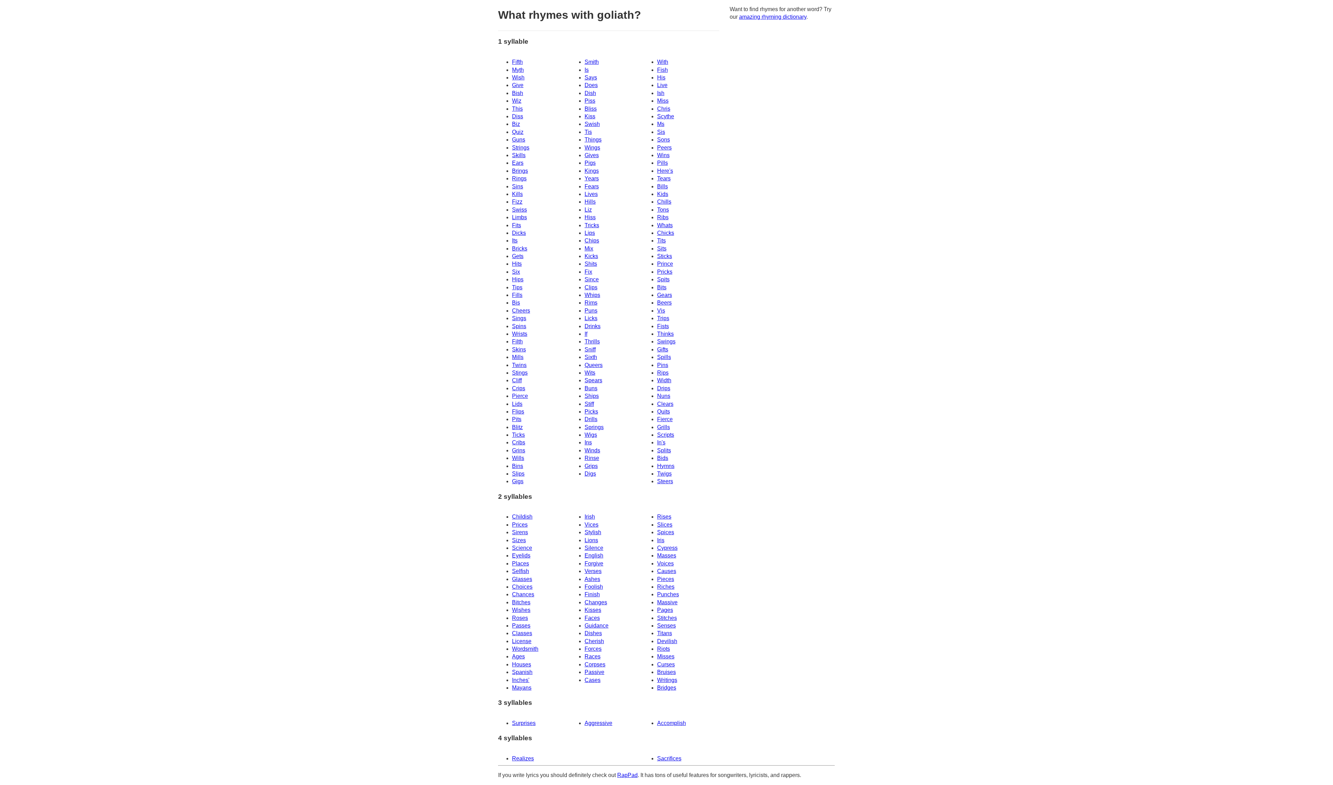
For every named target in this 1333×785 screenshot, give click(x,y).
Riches (665, 587)
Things (593, 140)
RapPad (627, 775)
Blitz (517, 427)
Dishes (593, 633)
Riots (663, 649)
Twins (519, 365)
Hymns (665, 466)
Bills (662, 186)
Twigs (664, 474)
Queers (594, 365)
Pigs (590, 163)
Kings (592, 171)
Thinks (665, 334)
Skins (519, 349)
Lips (590, 233)
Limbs (519, 217)
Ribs (663, 217)
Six (516, 272)
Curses (666, 664)
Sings (519, 318)
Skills (519, 155)
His (661, 77)
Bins (517, 466)
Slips (518, 474)
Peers (664, 148)
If (586, 334)
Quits (663, 412)
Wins (663, 155)
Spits (663, 279)
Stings (520, 373)
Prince (665, 264)
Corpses (595, 664)
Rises (664, 517)
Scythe (665, 116)
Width (664, 380)
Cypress (667, 548)
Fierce (665, 419)
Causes (666, 571)
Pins (662, 365)
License (521, 641)
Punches (668, 594)
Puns (591, 311)
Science (522, 548)
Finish (592, 594)
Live (662, 85)
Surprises (524, 723)
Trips (663, 318)
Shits (591, 264)
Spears (593, 380)
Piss (590, 101)
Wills (518, 458)
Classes (522, 633)
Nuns (663, 396)
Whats (665, 225)
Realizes (523, 758)
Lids (517, 404)
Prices (520, 525)
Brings (520, 171)
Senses (666, 626)
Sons (663, 140)
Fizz (517, 202)
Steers (665, 481)
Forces (593, 649)
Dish (590, 93)
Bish (517, 93)
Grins (518, 450)
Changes (596, 602)
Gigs (517, 481)
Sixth (591, 357)
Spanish (522, 672)
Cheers (521, 311)
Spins (519, 326)
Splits (664, 450)
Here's (665, 171)
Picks (591, 412)
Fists (663, 326)
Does (591, 85)
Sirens (520, 532)
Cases (593, 680)
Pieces (665, 579)
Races (593, 656)
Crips (518, 388)
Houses (521, 664)
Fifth (517, 62)
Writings (667, 680)
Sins (517, 186)
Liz (588, 210)
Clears (665, 404)
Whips (592, 295)
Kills (517, 194)
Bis (516, 303)
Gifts (662, 349)
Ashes (592, 579)
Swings (666, 341)
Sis (661, 132)
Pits (516, 419)
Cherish (594, 641)
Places (520, 563)
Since (592, 279)
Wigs (591, 435)
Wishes (521, 610)
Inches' (520, 680)
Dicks (519, 233)
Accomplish (671, 723)
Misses (665, 656)
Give (517, 85)
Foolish (594, 587)
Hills (590, 202)
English (594, 555)
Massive (667, 602)
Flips (518, 412)
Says (591, 77)
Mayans (521, 688)
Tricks (592, 225)
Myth (518, 70)
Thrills (592, 341)
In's (661, 442)
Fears (592, 186)
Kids (662, 194)
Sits (661, 248)
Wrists (519, 334)
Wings (592, 148)
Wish (518, 77)
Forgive (594, 563)
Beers (664, 303)
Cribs (518, 442)
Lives (591, 194)
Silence (594, 548)
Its (515, 241)
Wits (590, 373)
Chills (664, 202)
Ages (518, 656)
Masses (666, 555)
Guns (518, 140)
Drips (663, 388)
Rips (663, 373)
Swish (592, 124)
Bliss (591, 109)
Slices (664, 525)
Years (592, 178)
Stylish (593, 532)
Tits (661, 241)
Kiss (590, 116)
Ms (660, 124)
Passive (594, 672)
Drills (591, 419)
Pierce (520, 396)
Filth (517, 341)
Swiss (519, 210)
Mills (517, 357)
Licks (591, 318)
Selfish (520, 571)
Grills (663, 427)
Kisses (593, 610)
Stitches (667, 618)
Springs (594, 427)
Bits (661, 287)
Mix (589, 248)
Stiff (589, 404)
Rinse (592, 458)
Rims (591, 303)
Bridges (666, 688)
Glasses (522, 579)
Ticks (518, 435)
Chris (663, 109)
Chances (523, 594)
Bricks (519, 248)
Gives (592, 155)
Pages (665, 610)
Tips (517, 287)
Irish (590, 517)
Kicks (591, 256)
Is (587, 70)
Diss (517, 116)
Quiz (517, 132)
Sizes (519, 540)
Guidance (597, 626)
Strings (520, 148)
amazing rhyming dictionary (772, 17)
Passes (521, 626)
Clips (591, 287)
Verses (593, 571)
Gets (517, 256)
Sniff (590, 349)
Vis (661, 311)
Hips (517, 279)
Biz (516, 124)
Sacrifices (669, 758)
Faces (592, 618)
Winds (592, 450)
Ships (592, 396)
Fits (516, 225)
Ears (517, 163)
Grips (591, 466)
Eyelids (521, 555)
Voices (665, 563)
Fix (588, 272)
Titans (664, 633)
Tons (663, 210)
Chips (592, 241)
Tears (664, 178)
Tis (588, 132)
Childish (522, 517)
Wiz (516, 101)
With (662, 62)
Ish (660, 93)
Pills (662, 163)
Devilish (667, 641)
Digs (590, 474)
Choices (522, 587)
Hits (517, 264)
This (517, 109)
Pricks (664, 272)
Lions (591, 540)
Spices (665, 532)
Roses (520, 618)
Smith (592, 62)
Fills (517, 295)
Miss (663, 101)
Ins (588, 442)
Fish (662, 70)
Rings (519, 178)
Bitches (521, 602)
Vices (591, 525)
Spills (664, 357)
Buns (591, 388)
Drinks (593, 326)
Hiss (590, 217)
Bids (662, 458)
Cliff (517, 380)
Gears (664, 295)
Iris (660, 540)
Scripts (665, 435)
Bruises (666, 672)
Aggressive (598, 723)
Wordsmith (525, 649)
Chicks (665, 233)
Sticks (664, 256)
